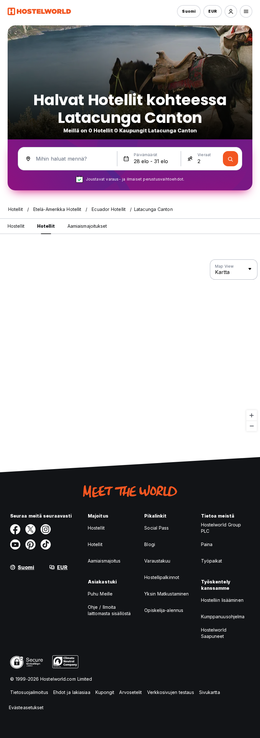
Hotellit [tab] (46, 226)
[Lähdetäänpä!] (230, 158)
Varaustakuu (157, 560)
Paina (207, 544)
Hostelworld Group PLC (221, 528)
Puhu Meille (100, 593)
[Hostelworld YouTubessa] (15, 544)
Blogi (149, 544)
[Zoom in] (251, 415)
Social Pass (156, 528)
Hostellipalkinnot (161, 577)
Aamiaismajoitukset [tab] (87, 226)
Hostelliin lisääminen (222, 600)
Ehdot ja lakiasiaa (71, 692)
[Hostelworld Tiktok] (46, 544)
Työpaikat (211, 560)
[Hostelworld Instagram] (46, 529)
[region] (130, 345)
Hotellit (95, 544)
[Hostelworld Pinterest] (30, 544)
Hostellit (96, 528)
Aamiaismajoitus (104, 560)
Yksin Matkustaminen (166, 593)
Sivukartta (209, 692)
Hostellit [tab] (16, 226)
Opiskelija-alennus (163, 610)
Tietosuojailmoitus (29, 692)
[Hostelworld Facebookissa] (15, 529)
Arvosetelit (130, 692)
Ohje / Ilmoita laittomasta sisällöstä (109, 610)
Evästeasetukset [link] (26, 707)
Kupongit (104, 692)
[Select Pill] (230, 11)
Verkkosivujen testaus (170, 692)
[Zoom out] (251, 426)
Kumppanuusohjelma (223, 616)
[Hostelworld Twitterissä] (30, 529)
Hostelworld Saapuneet (213, 633)
